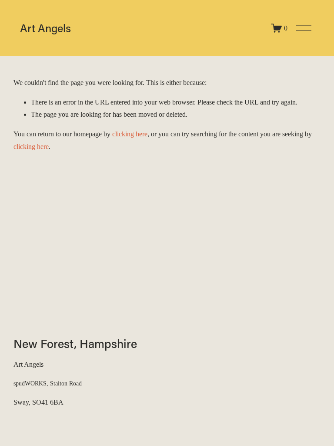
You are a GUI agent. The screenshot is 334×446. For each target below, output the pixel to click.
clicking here (129, 134)
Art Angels (45, 28)
